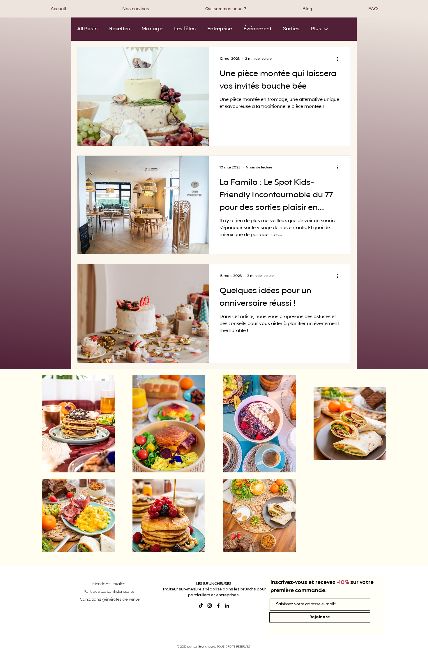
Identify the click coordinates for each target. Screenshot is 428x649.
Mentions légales (108, 584)
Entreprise (219, 29)
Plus (316, 29)
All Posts (87, 29)
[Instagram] (210, 605)
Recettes (119, 29)
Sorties (291, 29)
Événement (257, 29)
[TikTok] (201, 605)
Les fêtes (185, 29)
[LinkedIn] (227, 605)
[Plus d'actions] (339, 58)
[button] (135, 8)
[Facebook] (218, 605)
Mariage (152, 29)
